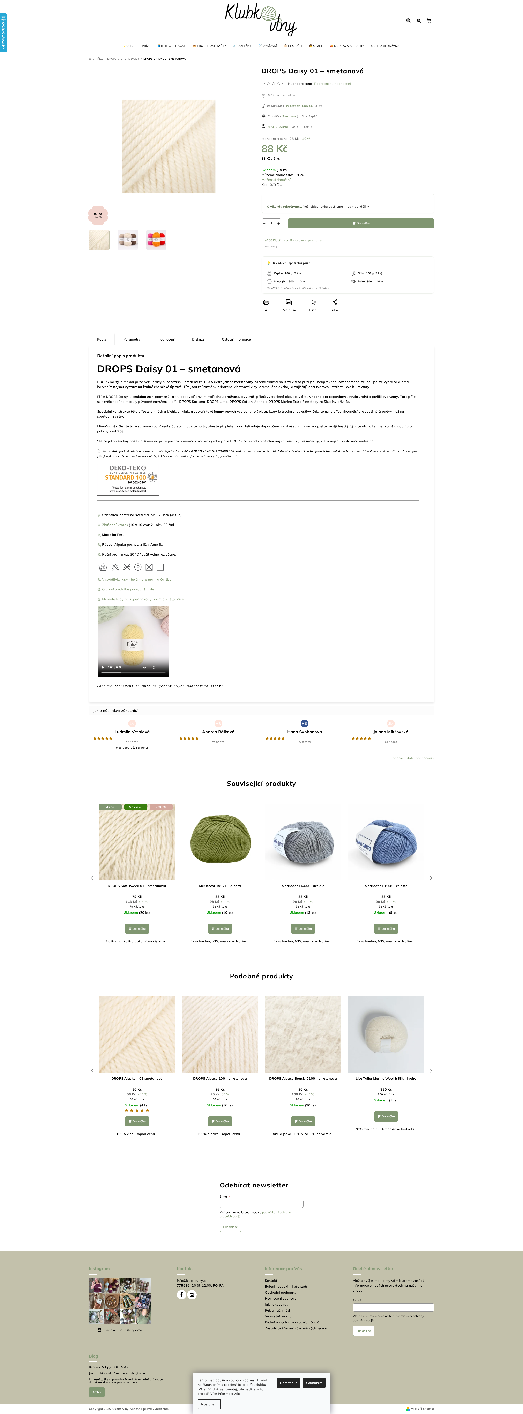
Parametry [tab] (132, 339)
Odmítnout (288, 1383)
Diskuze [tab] (198, 339)
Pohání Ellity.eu (272, 246)
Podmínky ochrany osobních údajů (292, 1322)
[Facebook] (181, 1294)
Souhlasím (314, 1383)
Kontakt (271, 1280)
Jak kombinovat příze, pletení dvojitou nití (118, 1373)
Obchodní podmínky (281, 1292)
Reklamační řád (277, 1310)
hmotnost (290, 116)
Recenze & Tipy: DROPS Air (108, 1367)
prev (92, 878)
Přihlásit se (230, 1227)
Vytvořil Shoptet (422, 1409)
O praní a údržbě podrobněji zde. (128, 589)
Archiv (96, 1392)
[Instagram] (192, 1294)
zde (237, 1394)
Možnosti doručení (276, 180)
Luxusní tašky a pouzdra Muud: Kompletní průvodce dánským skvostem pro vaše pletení (126, 1381)
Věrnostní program (280, 1316)
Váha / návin (277, 127)
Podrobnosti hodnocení (332, 84)
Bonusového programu (306, 240)
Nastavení (209, 1404)
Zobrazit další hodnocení (412, 758)
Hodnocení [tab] (166, 339)
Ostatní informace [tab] (236, 339)
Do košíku (363, 223)
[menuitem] (129, 46)
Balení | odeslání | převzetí (286, 1286)
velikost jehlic (299, 106)
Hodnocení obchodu (281, 1298)
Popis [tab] (101, 339)
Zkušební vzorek (115, 525)
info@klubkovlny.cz (192, 1280)
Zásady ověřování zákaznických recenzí (297, 1328)
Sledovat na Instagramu (122, 1330)
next (431, 878)
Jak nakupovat (276, 1304)
